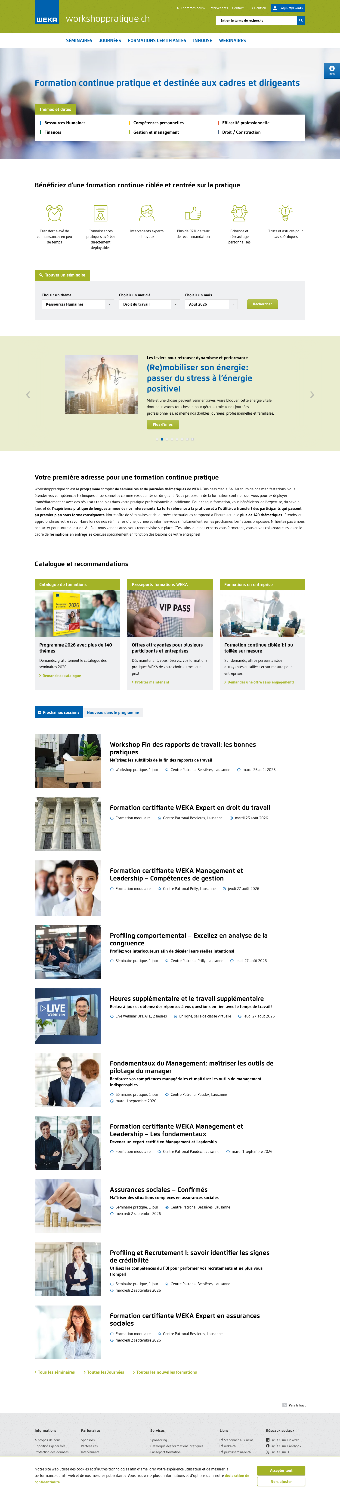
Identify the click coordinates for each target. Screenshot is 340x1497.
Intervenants (219, 8)
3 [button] (167, 439)
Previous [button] (27, 393)
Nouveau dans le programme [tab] (113, 712)
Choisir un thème (56, 294)
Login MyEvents (291, 8)
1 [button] (157, 439)
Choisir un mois (198, 294)
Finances (52, 132)
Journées (110, 40)
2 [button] (162, 439)
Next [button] (312, 393)
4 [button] (172, 439)
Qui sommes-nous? (191, 8)
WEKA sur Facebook (286, 1446)
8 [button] (192, 439)
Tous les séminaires (56, 1372)
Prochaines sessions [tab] (60, 712)
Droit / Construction (241, 132)
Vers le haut (297, 1405)
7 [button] (187, 439)
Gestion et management (156, 132)
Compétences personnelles (158, 122)
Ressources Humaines (64, 122)
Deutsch (260, 8)
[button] (78, 304)
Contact (238, 8)
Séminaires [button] (79, 40)
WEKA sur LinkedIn (285, 1440)
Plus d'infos (163, 420)
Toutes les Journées (105, 1372)
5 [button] (177, 439)
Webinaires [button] (232, 40)
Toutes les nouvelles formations (166, 1372)
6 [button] (182, 439)
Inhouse (202, 40)
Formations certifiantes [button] (157, 40)
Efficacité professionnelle (245, 122)
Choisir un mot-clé (134, 294)
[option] (170, 390)
